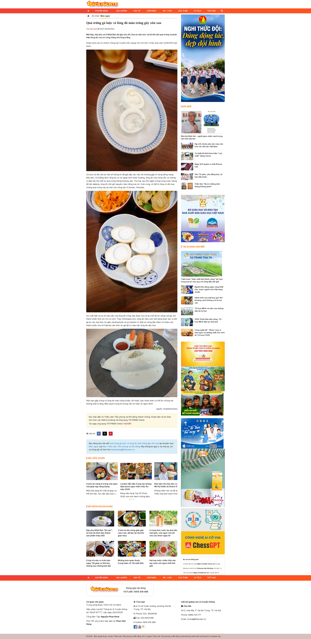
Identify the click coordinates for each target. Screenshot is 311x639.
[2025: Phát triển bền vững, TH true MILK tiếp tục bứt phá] (187, 322)
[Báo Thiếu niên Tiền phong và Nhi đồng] (102, 4)
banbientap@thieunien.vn (122, 449)
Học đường (121, 11)
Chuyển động (101, 11)
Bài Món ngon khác (100, 506)
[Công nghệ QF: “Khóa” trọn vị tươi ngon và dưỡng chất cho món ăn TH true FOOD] (187, 332)
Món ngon (105, 16)
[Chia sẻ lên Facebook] (99, 434)
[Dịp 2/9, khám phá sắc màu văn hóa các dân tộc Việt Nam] (187, 146)
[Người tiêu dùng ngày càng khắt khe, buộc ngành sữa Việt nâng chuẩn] (187, 289)
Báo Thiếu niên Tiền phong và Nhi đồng (121, 446)
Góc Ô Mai (183, 11)
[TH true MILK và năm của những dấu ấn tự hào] (187, 311)
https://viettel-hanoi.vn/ (206, 564)
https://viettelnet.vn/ (201, 573)
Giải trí (137, 11)
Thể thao (211, 11)
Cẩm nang (151, 11)
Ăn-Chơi (95, 16)
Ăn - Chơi (167, 11)
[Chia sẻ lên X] (105, 434)
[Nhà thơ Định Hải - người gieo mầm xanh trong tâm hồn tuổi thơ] (201, 122)
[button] (222, 10)
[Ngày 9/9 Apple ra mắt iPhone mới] (187, 166)
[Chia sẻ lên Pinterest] (111, 434)
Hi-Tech (197, 11)
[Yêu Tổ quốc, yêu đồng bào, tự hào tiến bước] (187, 176)
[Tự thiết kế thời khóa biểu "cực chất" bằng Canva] (187, 156)
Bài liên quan (96, 458)
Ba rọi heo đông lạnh (191, 559)
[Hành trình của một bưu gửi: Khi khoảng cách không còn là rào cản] (187, 300)
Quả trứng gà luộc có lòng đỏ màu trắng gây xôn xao (134, 443)
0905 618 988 (141, 591)
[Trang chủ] (88, 15)
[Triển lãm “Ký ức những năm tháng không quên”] (187, 186)
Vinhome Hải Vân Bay (205, 568)
